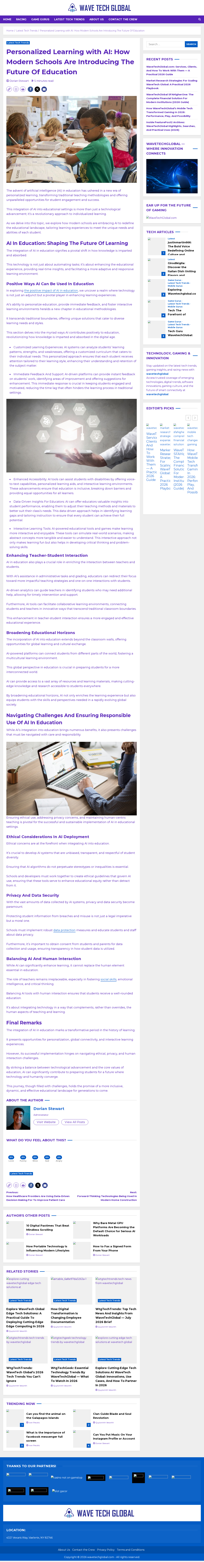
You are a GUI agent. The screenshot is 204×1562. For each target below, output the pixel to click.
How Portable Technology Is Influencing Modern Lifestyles (15, 1250)
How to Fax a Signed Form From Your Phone (82, 1250)
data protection (64, 930)
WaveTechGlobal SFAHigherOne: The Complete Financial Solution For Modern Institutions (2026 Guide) (169, 98)
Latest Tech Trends (69, 19)
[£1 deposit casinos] (40, 1478)
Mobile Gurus (175, 286)
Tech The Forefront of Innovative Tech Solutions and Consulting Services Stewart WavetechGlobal (156, 308)
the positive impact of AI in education (51, 290)
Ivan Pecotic (34, 1422)
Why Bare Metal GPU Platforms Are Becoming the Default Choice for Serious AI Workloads (82, 1230)
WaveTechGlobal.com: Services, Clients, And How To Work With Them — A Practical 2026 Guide (171, 70)
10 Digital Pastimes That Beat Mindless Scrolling (15, 1230)
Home (7, 19)
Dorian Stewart (19, 80)
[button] (199, 19)
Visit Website (46, 1122)
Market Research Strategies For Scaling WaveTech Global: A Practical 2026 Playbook (171, 84)
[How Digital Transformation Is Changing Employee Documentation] (71, 1291)
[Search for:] (165, 44)
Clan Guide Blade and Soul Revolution (82, 1418)
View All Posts (75, 1122)
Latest (171, 239)
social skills (109, 979)
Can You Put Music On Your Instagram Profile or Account (82, 1439)
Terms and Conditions (130, 1549)
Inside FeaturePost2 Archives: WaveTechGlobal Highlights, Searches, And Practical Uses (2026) (170, 126)
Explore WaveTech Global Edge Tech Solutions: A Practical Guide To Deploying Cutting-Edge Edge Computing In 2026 (25, 1317)
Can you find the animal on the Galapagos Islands (15, 1418)
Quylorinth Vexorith (18, 1331)
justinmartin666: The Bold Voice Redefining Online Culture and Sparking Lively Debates (156, 246)
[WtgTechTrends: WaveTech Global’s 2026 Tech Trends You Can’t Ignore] (27, 1350)
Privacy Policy (106, 1549)
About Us (96, 19)
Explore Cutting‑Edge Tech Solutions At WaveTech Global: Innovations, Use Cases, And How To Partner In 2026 (116, 1376)
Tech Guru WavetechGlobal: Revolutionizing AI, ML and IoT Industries (156, 329)
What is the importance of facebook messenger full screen (15, 1439)
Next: (107, 1196)
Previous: (37, 1196)
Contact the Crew (123, 19)
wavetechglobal (157, 394)
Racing (21, 19)
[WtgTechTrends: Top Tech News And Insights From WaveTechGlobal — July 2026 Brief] (116, 1291)
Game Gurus (40, 19)
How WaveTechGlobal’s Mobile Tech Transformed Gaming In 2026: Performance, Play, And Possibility (169, 112)
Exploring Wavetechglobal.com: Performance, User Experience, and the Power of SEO (156, 288)
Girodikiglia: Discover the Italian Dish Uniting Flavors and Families (156, 267)
